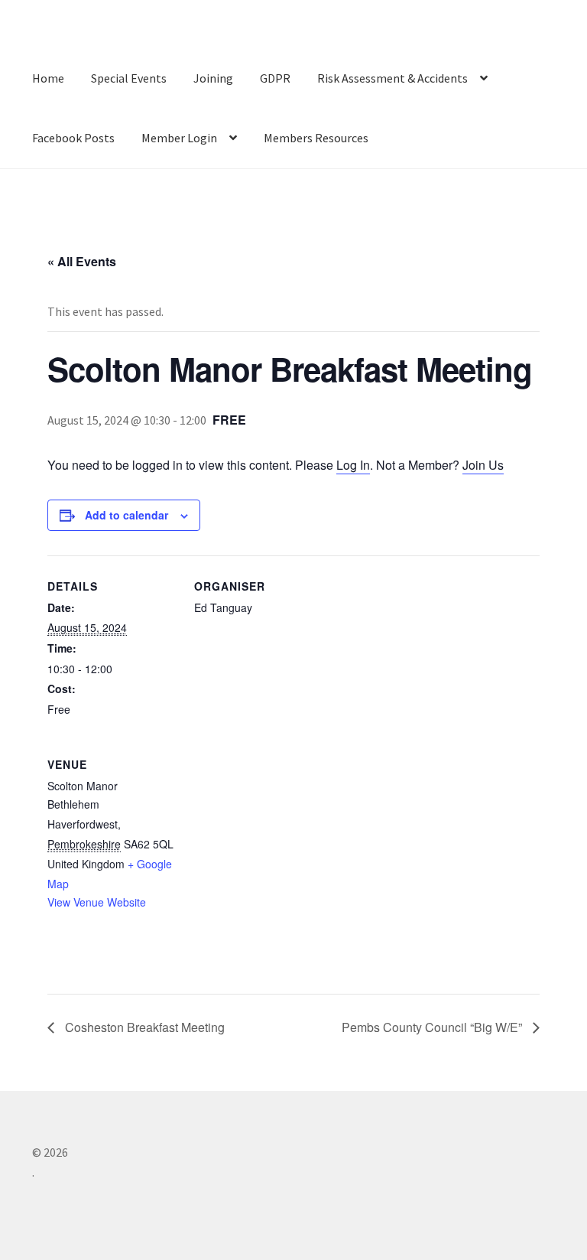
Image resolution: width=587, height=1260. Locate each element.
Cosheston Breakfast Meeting (143, 1027)
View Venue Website (96, 902)
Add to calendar (126, 515)
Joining (213, 78)
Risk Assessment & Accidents (392, 78)
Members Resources (316, 137)
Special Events (129, 78)
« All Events (81, 261)
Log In (353, 465)
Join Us (483, 465)
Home (48, 78)
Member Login (179, 137)
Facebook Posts (73, 137)
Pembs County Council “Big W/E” (432, 1027)
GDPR (275, 78)
